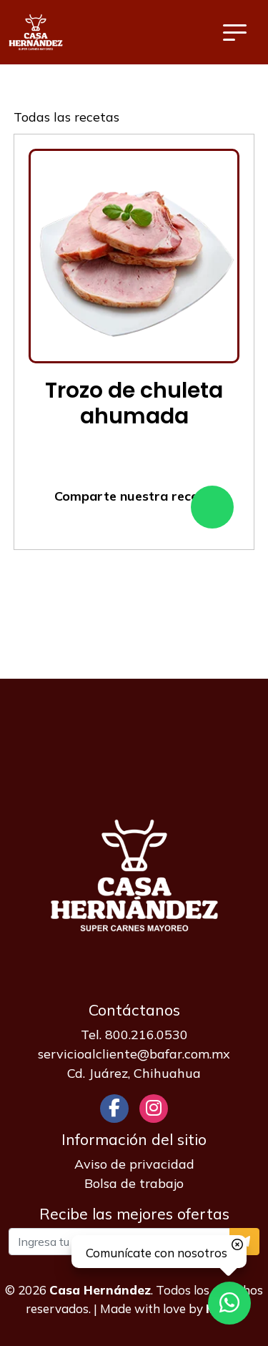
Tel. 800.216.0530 (134, 1034)
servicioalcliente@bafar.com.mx (134, 1054)
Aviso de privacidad (134, 1164)
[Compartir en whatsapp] (212, 507)
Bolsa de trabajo (134, 1183)
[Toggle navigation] (235, 32)
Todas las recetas (66, 117)
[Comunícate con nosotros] (229, 1303)
